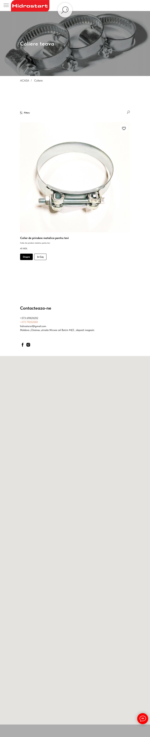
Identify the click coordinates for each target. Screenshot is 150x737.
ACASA (24, 236)
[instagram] (28, 500)
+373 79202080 (29, 478)
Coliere (38, 236)
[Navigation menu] (6, 5)
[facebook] (22, 500)
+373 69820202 (29, 474)
